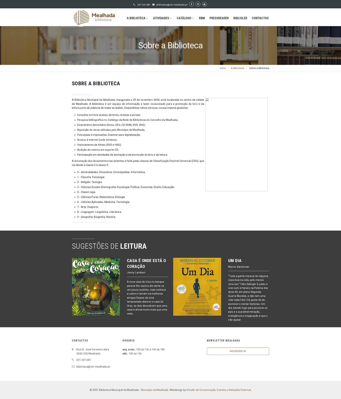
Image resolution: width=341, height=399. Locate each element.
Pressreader (219, 18)
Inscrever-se (238, 351)
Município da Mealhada (154, 390)
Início (223, 68)
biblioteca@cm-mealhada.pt (172, 4)
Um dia (235, 260)
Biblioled (240, 18)
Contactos (260, 18)
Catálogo (184, 18)
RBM (202, 18)
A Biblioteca (136, 18)
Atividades (161, 18)
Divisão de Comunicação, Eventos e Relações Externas (219, 390)
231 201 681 (144, 4)
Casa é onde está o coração (146, 263)
